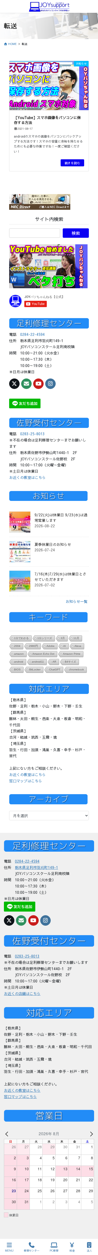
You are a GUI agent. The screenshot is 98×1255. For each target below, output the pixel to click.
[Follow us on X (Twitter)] (14, 383)
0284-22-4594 (32, 334)
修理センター (31, 1250)
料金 (72, 1250)
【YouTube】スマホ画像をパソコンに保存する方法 (47, 120)
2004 (17, 646)
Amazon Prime (71, 653)
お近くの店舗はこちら (22, 993)
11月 (76, 638)
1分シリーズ (44, 638)
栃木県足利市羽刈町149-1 (36, 867)
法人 (89, 1250)
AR (54, 661)
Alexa (77, 646)
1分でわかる (21, 638)
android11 (38, 661)
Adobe (51, 646)
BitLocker (35, 669)
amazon (19, 653)
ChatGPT (54, 669)
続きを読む (72, 163)
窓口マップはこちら (25, 780)
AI (64, 646)
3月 (63, 638)
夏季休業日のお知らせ (52, 544)
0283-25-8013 (32, 433)
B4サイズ (70, 661)
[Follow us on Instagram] (50, 383)
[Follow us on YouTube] (38, 383)
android (18, 661)
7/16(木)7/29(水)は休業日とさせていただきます (60, 576)
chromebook (76, 669)
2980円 (33, 646)
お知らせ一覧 (77, 601)
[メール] (26, 383)
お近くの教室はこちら (27, 477)
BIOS (17, 669)
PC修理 (54, 1250)
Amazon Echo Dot (43, 653)
